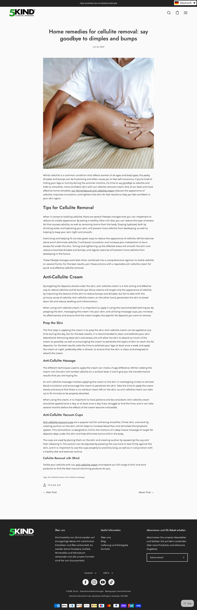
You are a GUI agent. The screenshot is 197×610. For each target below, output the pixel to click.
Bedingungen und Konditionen (118, 591)
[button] (185, 3)
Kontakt (105, 548)
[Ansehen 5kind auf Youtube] (103, 582)
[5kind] (22, 12)
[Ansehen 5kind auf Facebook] (85, 582)
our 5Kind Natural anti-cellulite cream (93, 190)
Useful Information (111, 530)
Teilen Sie (54, 485)
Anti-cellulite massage (75, 477)
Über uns (106, 537)
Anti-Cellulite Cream (56, 477)
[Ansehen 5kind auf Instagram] (94, 582)
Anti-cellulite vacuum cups (58, 422)
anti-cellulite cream (87, 464)
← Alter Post (50, 492)
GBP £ (106, 573)
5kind (75, 591)
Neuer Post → (146, 492)
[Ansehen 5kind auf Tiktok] (111, 582)
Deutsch (88, 573)
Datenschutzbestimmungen (92, 591)
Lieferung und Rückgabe (114, 545)
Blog (103, 541)
